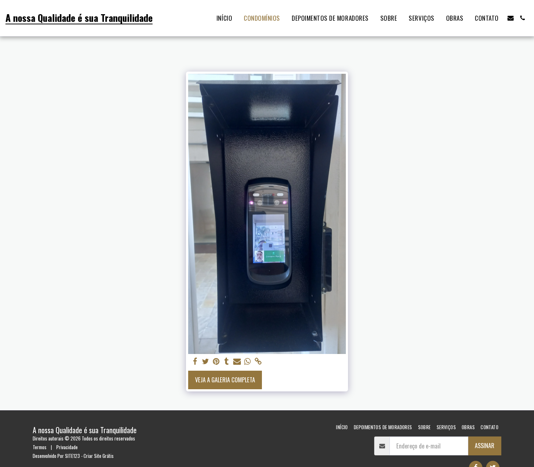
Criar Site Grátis (99, 455)
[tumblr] (226, 361)
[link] (258, 361)
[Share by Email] (237, 361)
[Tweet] (205, 361)
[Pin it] (216, 361)
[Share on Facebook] (195, 361)
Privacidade (67, 447)
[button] (510, 18)
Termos (39, 447)
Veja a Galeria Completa (225, 379)
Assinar (484, 445)
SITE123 (72, 455)
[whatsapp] (247, 361)
